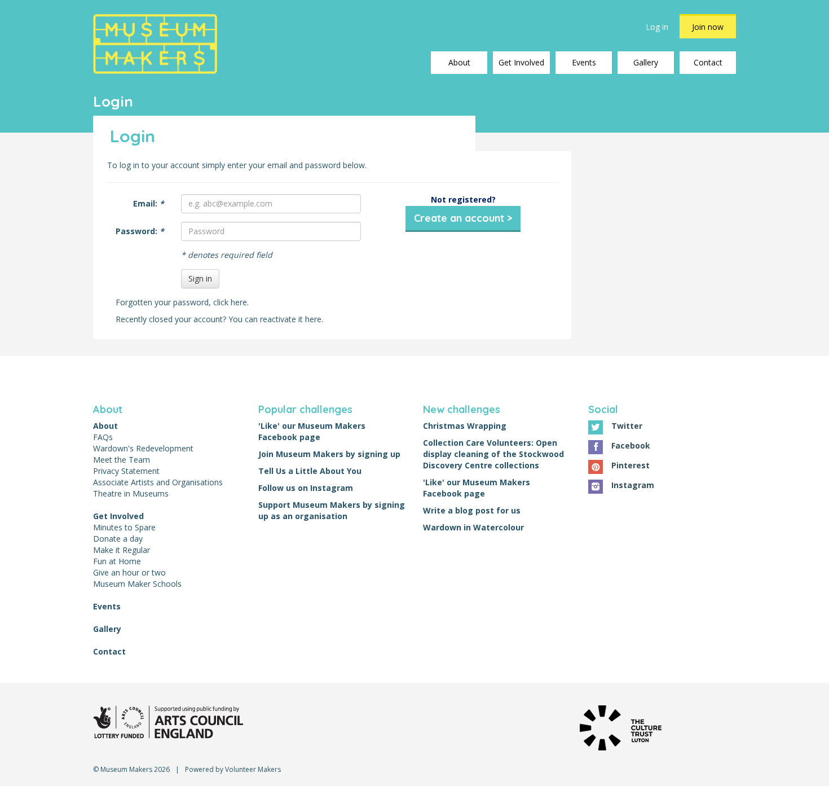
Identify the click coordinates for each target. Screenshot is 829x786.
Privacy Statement (126, 471)
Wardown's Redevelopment (143, 448)
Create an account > (463, 218)
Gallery (645, 62)
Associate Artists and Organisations (158, 482)
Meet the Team (121, 459)
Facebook (630, 445)
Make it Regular (121, 550)
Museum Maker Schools (137, 583)
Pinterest (630, 465)
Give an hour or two (129, 572)
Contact (708, 62)
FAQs (103, 437)
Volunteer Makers (253, 769)
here (313, 319)
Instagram (632, 485)
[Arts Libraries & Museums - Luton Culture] (168, 721)
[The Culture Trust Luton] (621, 727)
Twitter (626, 425)
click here (230, 302)
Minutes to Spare (124, 527)
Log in (657, 26)
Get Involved (521, 62)
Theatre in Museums (131, 493)
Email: (148, 203)
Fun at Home (117, 561)
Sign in (200, 278)
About (459, 62)
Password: (140, 231)
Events (584, 62)
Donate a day (118, 538)
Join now (708, 26)
